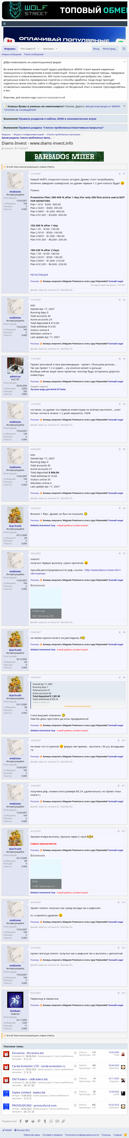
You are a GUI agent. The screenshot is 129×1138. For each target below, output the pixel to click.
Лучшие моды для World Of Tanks (48, 389)
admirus (15, 376)
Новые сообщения (11, 54)
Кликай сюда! (116, 281)
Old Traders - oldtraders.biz (30, 1079)
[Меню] (64, 23)
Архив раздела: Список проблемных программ (42, 1057)
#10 (123, 740)
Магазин (48, 48)
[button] (38, 49)
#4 (124, 404)
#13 (123, 902)
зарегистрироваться (50, 97)
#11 (123, 785)
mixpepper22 (18, 1056)
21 (29, 1111)
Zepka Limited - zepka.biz (28, 1092)
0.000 (24, 209)
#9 (124, 677)
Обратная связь (32, 1134)
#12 (123, 831)
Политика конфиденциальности (82, 1134)
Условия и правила (52, 1134)
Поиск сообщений (33, 54)
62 (33, 1085)
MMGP (8, 1130)
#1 (124, 173)
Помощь (106, 1134)
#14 (123, 947)
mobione (8, 148)
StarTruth (15, 526)
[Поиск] (124, 49)
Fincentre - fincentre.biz (28, 1053)
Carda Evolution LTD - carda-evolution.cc (39, 1066)
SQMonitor (114, 1068)
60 (25, 1085)
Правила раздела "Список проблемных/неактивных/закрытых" (61, 127)
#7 (124, 553)
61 (29, 1085)
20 (25, 1111)
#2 (124, 299)
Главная (117, 1134)
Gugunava (114, 1081)
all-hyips (16, 1095)
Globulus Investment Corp (42, 525)
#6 (124, 508)
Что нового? (28, 48)
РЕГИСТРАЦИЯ (39, 274)
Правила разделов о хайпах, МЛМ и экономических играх (57, 118)
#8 (124, 632)
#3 (124, 358)
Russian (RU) (23, 1130)
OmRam (15, 1010)
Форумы (9, 48)
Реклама (34, 281)
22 (33, 1111)
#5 (124, 449)
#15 (123, 993)
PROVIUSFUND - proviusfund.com (34, 1105)
